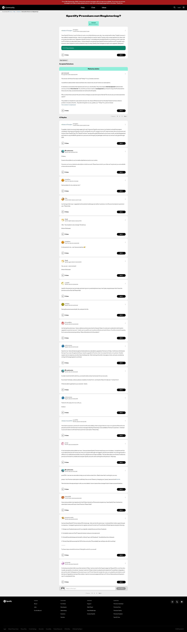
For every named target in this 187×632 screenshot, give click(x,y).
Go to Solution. (70, 48)
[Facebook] (181, 602)
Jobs (35, 607)
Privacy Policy (24, 629)
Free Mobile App (91, 610)
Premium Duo (117, 607)
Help (83, 7)
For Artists (63, 604)
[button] (125, 30)
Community (10, 7)
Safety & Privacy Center (13, 629)
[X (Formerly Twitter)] (177, 602)
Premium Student (118, 614)
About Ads (41, 629)
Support (89, 604)
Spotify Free (117, 617)
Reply (121, 55)
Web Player (90, 607)
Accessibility (48, 629)
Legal (5, 629)
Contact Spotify (91, 614)
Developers (64, 607)
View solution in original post (68, 105)
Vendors (63, 617)
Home (10, 11)
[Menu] (183, 7)
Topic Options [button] (63, 60)
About (35, 604)
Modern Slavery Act (58, 629)
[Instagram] (172, 602)
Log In (179, 7)
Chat (93, 7)
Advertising (63, 610)
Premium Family (118, 610)
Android (18, 11)
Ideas (104, 7)
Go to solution (94, 24)
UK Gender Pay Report (77, 629)
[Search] (174, 7)
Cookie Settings (32, 629)
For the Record (37, 610)
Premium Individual (118, 604)
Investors (63, 614)
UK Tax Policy (67, 629)
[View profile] (66, 30)
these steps (102, 3)
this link (118, 479)
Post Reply (121, 588)
